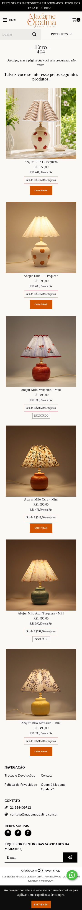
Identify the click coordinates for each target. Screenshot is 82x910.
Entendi (41, 904)
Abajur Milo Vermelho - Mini (41, 390)
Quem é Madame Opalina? (53, 787)
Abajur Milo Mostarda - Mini (41, 723)
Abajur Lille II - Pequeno (41, 276)
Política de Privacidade (21, 785)
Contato (47, 775)
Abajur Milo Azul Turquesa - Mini (41, 613)
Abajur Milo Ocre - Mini (41, 499)
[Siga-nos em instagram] (8, 833)
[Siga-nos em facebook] (18, 833)
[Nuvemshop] (41, 872)
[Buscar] (34, 34)
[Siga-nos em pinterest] (28, 833)
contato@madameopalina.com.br (34, 814)
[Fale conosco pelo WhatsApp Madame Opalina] (72, 875)
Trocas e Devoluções (20, 775)
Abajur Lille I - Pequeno (41, 162)
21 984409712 (20, 807)
